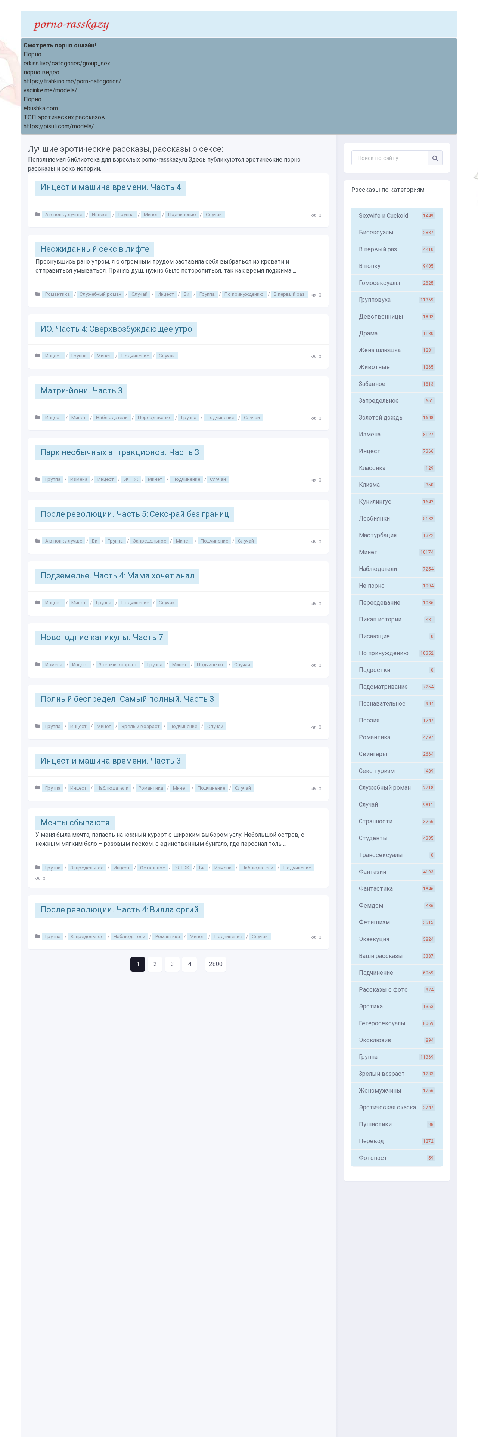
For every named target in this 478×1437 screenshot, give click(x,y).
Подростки (396, 669)
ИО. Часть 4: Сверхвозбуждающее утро (116, 329)
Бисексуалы (396, 232)
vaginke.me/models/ (50, 90)
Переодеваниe (396, 602)
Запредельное (149, 541)
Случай (214, 214)
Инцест (100, 214)
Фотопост (396, 1157)
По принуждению (244, 294)
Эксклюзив (396, 1040)
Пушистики (396, 1124)
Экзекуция (396, 939)
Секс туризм (396, 770)
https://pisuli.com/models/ (59, 126)
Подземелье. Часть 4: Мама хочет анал (117, 575)
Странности (396, 821)
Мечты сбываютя (75, 822)
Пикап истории (396, 619)
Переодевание (154, 417)
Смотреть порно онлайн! (60, 45)
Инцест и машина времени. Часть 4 (110, 187)
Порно (32, 54)
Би (186, 294)
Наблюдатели (112, 417)
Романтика (57, 294)
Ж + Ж (131, 479)
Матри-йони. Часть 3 (81, 390)
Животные (396, 367)
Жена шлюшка (396, 350)
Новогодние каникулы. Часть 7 (101, 637)
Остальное (152, 867)
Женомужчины (396, 1090)
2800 (216, 964)
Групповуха (396, 299)
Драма (396, 333)
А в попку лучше (63, 214)
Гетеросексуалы (396, 1023)
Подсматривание (396, 686)
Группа (126, 214)
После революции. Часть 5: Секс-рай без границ (134, 514)
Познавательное (396, 703)
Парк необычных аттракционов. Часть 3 (119, 452)
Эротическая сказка (396, 1107)
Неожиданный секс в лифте (94, 249)
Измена (78, 479)
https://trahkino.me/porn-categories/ (72, 81)
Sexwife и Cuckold (396, 215)
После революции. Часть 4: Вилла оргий (119, 909)
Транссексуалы (396, 855)
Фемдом (396, 905)
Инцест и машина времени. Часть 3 (110, 760)
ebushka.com (41, 108)
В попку (396, 266)
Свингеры (396, 754)
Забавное (396, 383)
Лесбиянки (396, 518)
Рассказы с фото (396, 989)
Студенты (396, 838)
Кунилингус (396, 501)
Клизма (396, 484)
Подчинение (182, 214)
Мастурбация (396, 535)
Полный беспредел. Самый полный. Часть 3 (127, 699)
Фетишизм (396, 922)
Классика (396, 468)
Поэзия (396, 720)
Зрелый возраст (118, 664)
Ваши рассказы (396, 955)
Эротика (396, 1006)
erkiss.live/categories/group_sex (67, 63)
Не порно (396, 585)
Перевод (396, 1141)
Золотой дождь (396, 417)
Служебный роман (100, 294)
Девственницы (396, 316)
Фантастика (396, 888)
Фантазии (396, 871)
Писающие (396, 636)
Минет (151, 214)
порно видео (41, 72)
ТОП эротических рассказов (64, 117)
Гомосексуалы (396, 282)
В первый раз (289, 294)
